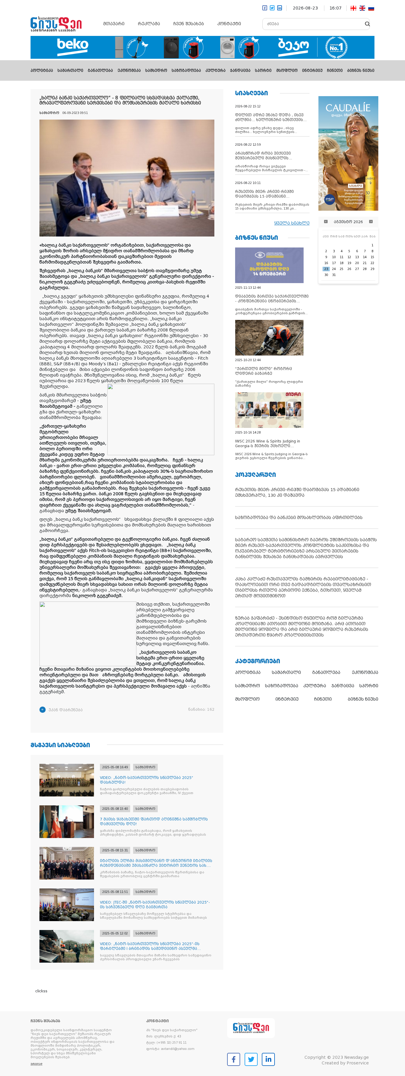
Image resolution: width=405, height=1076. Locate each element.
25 (341, 269)
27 (357, 269)
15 (372, 257)
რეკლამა (149, 23)
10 (334, 257)
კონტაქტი (229, 23)
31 (334, 275)
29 (372, 269)
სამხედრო (156, 71)
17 (334, 263)
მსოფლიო (287, 71)
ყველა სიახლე (292, 223)
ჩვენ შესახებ (188, 23)
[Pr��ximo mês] (370, 222)
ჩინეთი (335, 71)
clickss (41, 991)
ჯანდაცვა (240, 71)
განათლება (100, 71)
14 (364, 257)
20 (357, 263)
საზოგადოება (186, 71)
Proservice (358, 1063)
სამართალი (70, 71)
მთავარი (114, 23)
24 (334, 269)
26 (349, 269)
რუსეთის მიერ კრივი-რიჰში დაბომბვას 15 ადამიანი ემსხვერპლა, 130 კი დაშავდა (297, 492)
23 (326, 269)
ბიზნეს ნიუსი (360, 71)
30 (326, 275)
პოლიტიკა (42, 71)
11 (341, 257)
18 (341, 263)
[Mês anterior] (325, 222)
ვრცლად (36, 1064)
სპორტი (263, 71)
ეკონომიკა (129, 71)
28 (364, 269)
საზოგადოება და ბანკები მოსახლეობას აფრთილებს (299, 517)
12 (349, 257)
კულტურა (215, 71)
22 (372, 263)
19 (349, 263)
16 (326, 263)
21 (364, 263)
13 (357, 257)
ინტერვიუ (312, 71)
